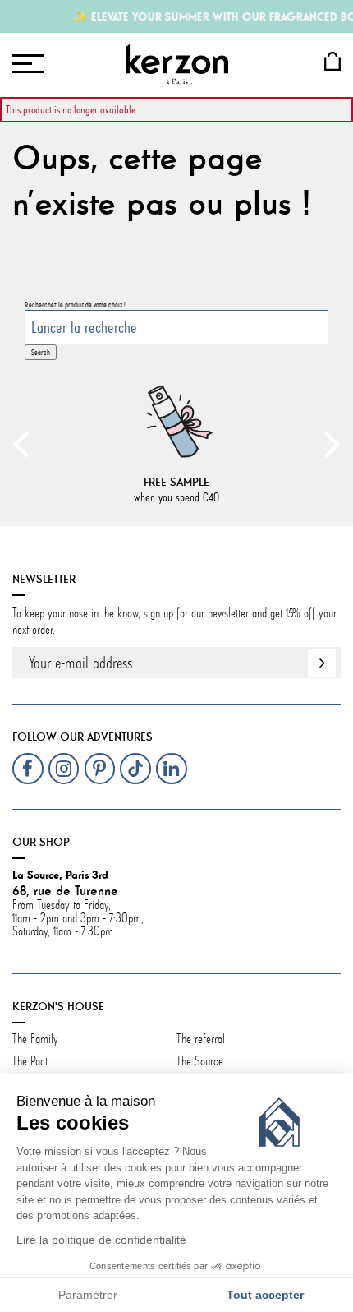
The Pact (30, 1061)
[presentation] (20, 443)
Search (40, 352)
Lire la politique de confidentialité (101, 1240)
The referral (200, 1039)
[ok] (322, 663)
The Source (199, 1061)
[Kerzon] (177, 64)
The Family (37, 1039)
